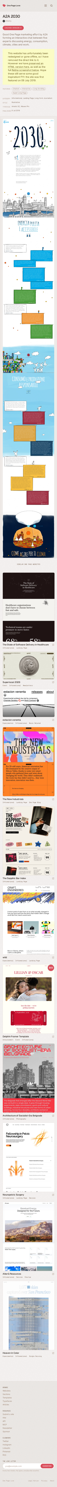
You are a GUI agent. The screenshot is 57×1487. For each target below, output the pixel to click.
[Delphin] (28, 999)
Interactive (26, 89)
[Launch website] (53, 645)
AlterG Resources (12, 1273)
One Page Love (13, 5)
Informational (17, 98)
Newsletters (28, 685)
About (52, 1481)
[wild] (28, 920)
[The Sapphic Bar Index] (28, 840)
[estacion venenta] (28, 703)
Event (5, 685)
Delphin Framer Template (16, 1036)
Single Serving (35, 1356)
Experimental (8, 723)
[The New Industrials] (28, 761)
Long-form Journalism (43, 98)
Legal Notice (33, 1481)
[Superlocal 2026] (28, 665)
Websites (6, 1391)
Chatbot (16, 89)
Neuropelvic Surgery (13, 1194)
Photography (21, 1119)
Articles (6, 1404)
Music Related (35, 723)
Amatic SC (16, 106)
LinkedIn (6, 1448)
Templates (7, 1397)
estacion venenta (12, 719)
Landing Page (28, 98)
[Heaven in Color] (28, 1315)
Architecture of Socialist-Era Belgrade (22, 1115)
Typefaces (7, 1401)
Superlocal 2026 (11, 682)
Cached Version (12, 28)
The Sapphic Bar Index (14, 878)
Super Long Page (19, 93)
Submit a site (8, 1414)
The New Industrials (13, 799)
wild (5, 957)
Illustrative (16, 102)
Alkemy (8, 21)
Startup (28, 1277)
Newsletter (7, 1428)
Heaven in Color (11, 1352)
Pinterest (6, 1451)
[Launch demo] (53, 1036)
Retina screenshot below (25, 70)
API (4, 1421)
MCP (5, 1424)
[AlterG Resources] (28, 1236)
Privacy (44, 1481)
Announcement (8, 1040)
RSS (4, 1455)
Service (32, 1198)
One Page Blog (35, 802)
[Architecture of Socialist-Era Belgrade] (28, 1078)
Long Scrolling (39, 89)
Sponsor (6, 1431)
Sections (6, 1394)
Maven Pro (25, 106)
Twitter (6, 1441)
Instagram (7, 1444)
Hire (4, 1418)
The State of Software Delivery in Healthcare (26, 644)
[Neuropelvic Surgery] (28, 1157)
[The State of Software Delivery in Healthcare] (28, 607)
